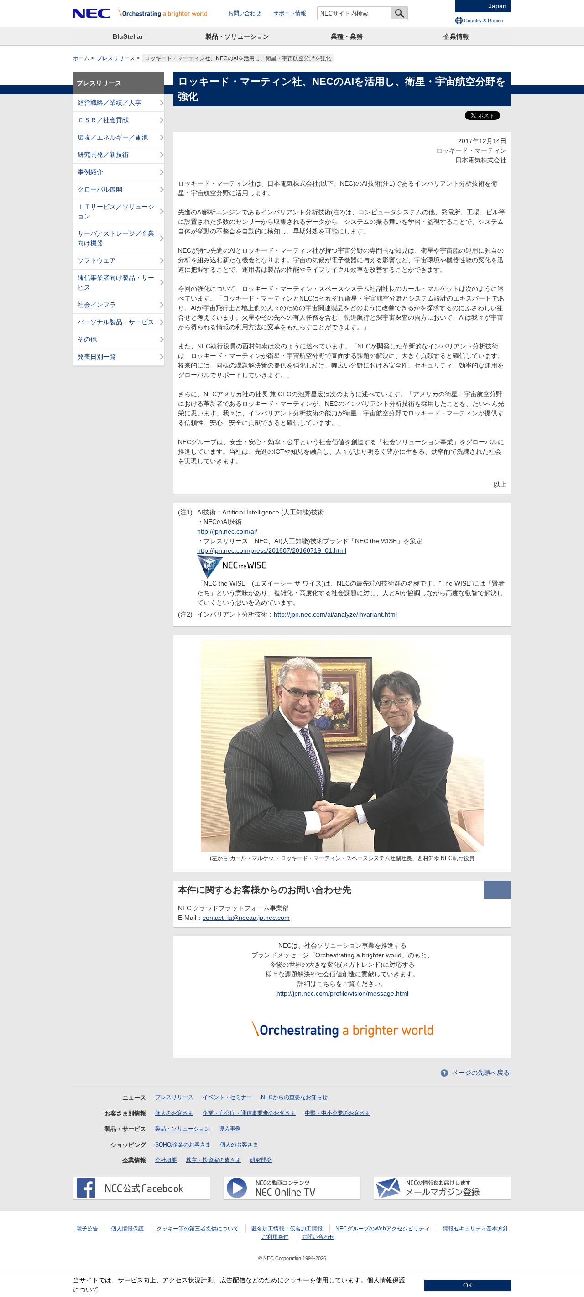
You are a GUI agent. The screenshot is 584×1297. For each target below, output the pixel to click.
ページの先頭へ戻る (481, 1072)
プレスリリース (116, 58)
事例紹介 (90, 172)
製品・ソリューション (237, 36)
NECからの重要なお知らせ (294, 1097)
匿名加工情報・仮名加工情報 (287, 1228)
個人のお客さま (174, 1113)
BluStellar (128, 36)
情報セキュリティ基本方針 (475, 1228)
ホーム (81, 58)
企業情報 (456, 36)
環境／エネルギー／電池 (113, 137)
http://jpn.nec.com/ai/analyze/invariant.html (335, 614)
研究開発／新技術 (103, 154)
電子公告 (87, 1228)
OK (467, 1285)
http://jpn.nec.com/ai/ (227, 531)
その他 (87, 339)
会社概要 (166, 1160)
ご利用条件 (275, 1237)
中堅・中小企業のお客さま (337, 1113)
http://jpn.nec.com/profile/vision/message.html (342, 993)
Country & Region (483, 20)
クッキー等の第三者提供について (197, 1228)
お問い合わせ (244, 13)
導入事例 (230, 1129)
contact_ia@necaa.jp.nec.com (246, 917)
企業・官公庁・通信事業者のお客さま (249, 1113)
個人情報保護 (127, 1228)
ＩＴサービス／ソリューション (116, 211)
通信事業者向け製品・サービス (116, 282)
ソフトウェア (97, 260)
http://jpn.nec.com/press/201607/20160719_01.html (271, 550)
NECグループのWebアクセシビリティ (382, 1228)
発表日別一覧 (97, 356)
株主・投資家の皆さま (213, 1160)
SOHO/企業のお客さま (183, 1144)
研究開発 (261, 1160)
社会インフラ (97, 304)
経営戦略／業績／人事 (109, 102)
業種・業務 (347, 36)
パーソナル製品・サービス (116, 322)
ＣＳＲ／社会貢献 (103, 120)
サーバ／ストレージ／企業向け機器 (116, 238)
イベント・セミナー (227, 1097)
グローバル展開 (100, 189)
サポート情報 (289, 13)
